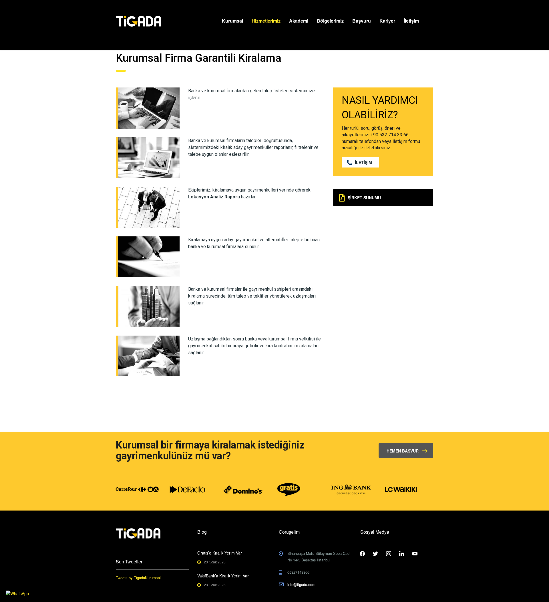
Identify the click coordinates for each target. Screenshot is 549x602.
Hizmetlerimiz (266, 20)
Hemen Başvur (403, 451)
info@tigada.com (301, 584)
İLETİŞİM (363, 162)
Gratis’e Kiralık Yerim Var (219, 553)
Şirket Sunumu (364, 197)
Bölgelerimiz (330, 20)
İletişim (411, 20)
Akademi (298, 20)
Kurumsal (232, 20)
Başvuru (361, 20)
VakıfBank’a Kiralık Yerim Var (223, 576)
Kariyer (387, 20)
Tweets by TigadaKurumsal (138, 577)
